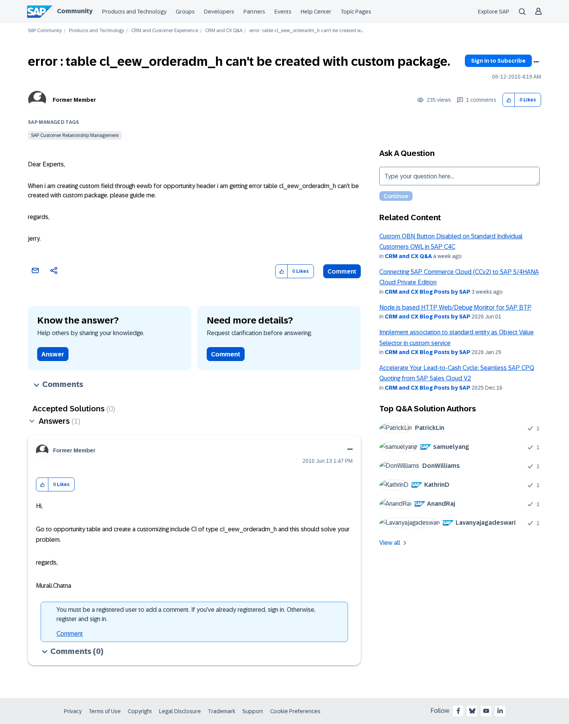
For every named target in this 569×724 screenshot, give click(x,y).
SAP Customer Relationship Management (75, 135)
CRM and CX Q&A (223, 30)
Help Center (316, 12)
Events (282, 12)
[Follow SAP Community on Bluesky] (472, 711)
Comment (341, 271)
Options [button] (536, 62)
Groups (185, 12)
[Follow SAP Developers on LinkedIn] (500, 711)
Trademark (221, 711)
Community (75, 11)
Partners (254, 12)
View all (389, 542)
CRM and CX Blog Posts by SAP (427, 292)
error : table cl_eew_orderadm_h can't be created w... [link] (306, 30)
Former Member (74, 100)
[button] (509, 100)
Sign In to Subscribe (498, 61)
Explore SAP (493, 12)
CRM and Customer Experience (164, 30)
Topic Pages (356, 12)
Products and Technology (134, 12)
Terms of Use (105, 711)
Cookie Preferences (295, 711)
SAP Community (45, 30)
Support (252, 711)
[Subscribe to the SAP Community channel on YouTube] (486, 711)
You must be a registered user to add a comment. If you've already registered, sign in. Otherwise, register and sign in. (186, 614)
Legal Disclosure (180, 711)
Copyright (140, 711)
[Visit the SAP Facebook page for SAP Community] (458, 711)
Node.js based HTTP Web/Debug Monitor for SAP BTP (455, 307)
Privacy (73, 711)
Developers (219, 12)
